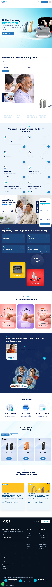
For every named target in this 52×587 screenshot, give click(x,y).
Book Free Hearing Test (7, 33)
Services (22, 2)
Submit (44, 223)
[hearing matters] (4, 2)
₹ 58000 (43, 458)
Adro (9, 585)
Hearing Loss (10, 2)
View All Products (5, 434)
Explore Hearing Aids (9, 36)
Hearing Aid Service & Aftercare (36, 141)
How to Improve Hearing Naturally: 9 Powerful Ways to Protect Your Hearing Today (13, 496)
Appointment (44, 1)
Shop (14, 6)
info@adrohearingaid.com (28, 581)
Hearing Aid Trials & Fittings (35, 156)
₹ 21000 (9, 458)
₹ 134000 (26, 458)
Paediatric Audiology (33, 171)
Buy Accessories (14, 434)
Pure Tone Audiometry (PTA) (11, 186)
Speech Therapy (8, 156)
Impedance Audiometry (34, 186)
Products (16, 2)
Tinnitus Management (9, 141)
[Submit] (23, 537)
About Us (5, 71)
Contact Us (36, 521)
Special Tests (7, 171)
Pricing (26, 2)
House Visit (10, 6)
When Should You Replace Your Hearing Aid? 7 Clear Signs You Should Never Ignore (38, 496)
